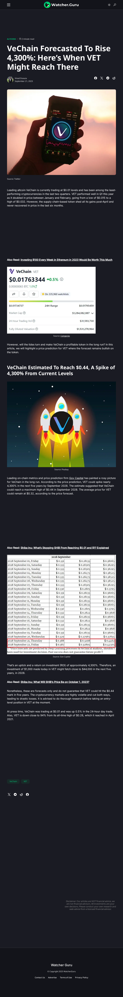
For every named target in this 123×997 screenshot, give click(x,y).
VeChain (13, 781)
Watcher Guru (61, 965)
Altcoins (11, 39)
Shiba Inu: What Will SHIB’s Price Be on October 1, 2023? (55, 682)
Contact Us (40, 977)
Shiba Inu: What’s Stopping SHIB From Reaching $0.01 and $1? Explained (65, 547)
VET (25, 781)
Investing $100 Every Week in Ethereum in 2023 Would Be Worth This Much (66, 259)
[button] (8, 5)
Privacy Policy (81, 977)
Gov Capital (76, 478)
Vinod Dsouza (21, 78)
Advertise (52, 977)
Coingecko (65, 336)
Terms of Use (66, 977)
